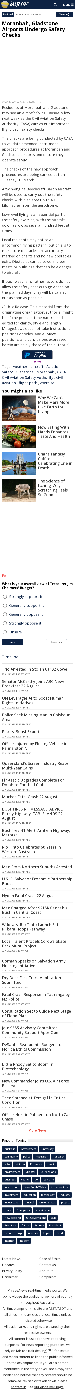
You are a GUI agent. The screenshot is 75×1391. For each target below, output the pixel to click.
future (25, 1225)
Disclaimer (10, 1277)
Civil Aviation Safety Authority (27, 377)
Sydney (39, 1225)
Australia (10, 1149)
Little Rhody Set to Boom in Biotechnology (27, 1067)
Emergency (23, 1210)
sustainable (42, 1210)
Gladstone (24, 372)
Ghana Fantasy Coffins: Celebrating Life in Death (55, 460)
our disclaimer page (49, 1387)
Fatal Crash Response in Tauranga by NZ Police (36, 997)
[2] (53, 1350)
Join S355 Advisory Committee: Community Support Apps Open (31, 1030)
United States (47, 1202)
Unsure (15, 632)
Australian (42, 1156)
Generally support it (26, 605)
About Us (46, 1271)
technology (48, 1195)
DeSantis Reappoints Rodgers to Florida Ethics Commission (31, 1047)
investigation (12, 1202)
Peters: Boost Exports (21, 731)
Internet (9, 1240)
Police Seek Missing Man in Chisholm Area (36, 717)
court (60, 1233)
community (11, 1156)
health (52, 1164)
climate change (14, 1233)
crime (8, 1210)
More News (37, 1130)
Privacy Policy (12, 1271)
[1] (49, 1350)
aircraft (36, 366)
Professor (36, 1164)
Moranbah (45, 372)
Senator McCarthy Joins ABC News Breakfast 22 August (33, 684)
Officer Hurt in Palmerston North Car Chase (36, 1117)
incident (24, 1240)
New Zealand (13, 1218)
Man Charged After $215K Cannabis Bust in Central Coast (34, 910)
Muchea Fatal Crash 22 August (29, 796)
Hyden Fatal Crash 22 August (28, 895)
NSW (7, 1164)
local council (12, 1187)
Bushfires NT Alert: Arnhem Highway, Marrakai (36, 833)
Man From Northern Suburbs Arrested (37, 867)
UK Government (36, 1218)
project (65, 1202)
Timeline (10, 657)
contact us (18, 1387)
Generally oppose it (26, 614)
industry (65, 1195)
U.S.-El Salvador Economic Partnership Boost (37, 881)
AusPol (30, 1202)
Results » (56, 642)
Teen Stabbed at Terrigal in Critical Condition (34, 1100)
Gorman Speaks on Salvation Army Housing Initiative (34, 963)
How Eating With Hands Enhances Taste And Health (54, 432)
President (55, 1225)
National (8, 14)
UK (36, 1179)
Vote (13, 642)
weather (20, 366)
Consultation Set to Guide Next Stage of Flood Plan (36, 1013)
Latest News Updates (11, 1262)
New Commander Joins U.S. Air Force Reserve (35, 1083)
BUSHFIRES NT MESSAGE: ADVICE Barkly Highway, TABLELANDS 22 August (32, 814)
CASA (61, 372)
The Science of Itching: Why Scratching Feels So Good (53, 487)
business (10, 1179)
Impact (47, 1233)
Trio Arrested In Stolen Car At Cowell (36, 669)
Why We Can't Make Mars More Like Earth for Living (53, 404)
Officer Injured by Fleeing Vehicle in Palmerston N (34, 746)
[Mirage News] (15, 4)
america (33, 1233)
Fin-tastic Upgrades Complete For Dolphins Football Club (33, 782)
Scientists (10, 1225)
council (25, 1179)
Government (28, 1149)
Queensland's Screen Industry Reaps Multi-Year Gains (35, 766)
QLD (53, 1218)
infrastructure (59, 1187)
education (30, 1195)
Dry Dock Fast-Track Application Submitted (31, 980)
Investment (11, 1195)
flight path (28, 382)
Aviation (53, 366)
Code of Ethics (50, 1259)
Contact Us (47, 1265)
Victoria (20, 1164)
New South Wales (35, 1187)
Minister (30, 1172)
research (59, 1156)
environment (12, 1172)
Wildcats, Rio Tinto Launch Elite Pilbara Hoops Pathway (31, 927)
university (48, 1149)
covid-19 (49, 1179)
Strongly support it (26, 596)
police (26, 1156)
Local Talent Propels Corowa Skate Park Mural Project (34, 944)
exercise (47, 382)
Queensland (48, 1172)
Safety (7, 372)
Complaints (47, 1277)
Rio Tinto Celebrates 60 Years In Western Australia (31, 849)
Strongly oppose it (25, 623)
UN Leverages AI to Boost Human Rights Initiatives (33, 700)
